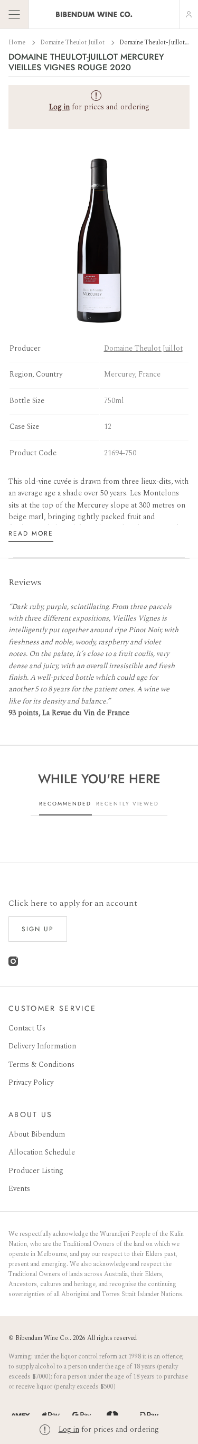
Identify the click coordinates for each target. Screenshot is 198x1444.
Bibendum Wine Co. (42, 1338)
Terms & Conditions (41, 1064)
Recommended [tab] (65, 804)
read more (30, 533)
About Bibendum (36, 1134)
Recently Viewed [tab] (127, 804)
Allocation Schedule (41, 1152)
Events (19, 1188)
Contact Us (26, 1028)
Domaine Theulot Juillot (73, 42)
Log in (69, 1429)
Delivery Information (42, 1046)
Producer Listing (35, 1170)
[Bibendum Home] (94, 14)
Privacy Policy (30, 1082)
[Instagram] (13, 963)
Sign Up (38, 929)
